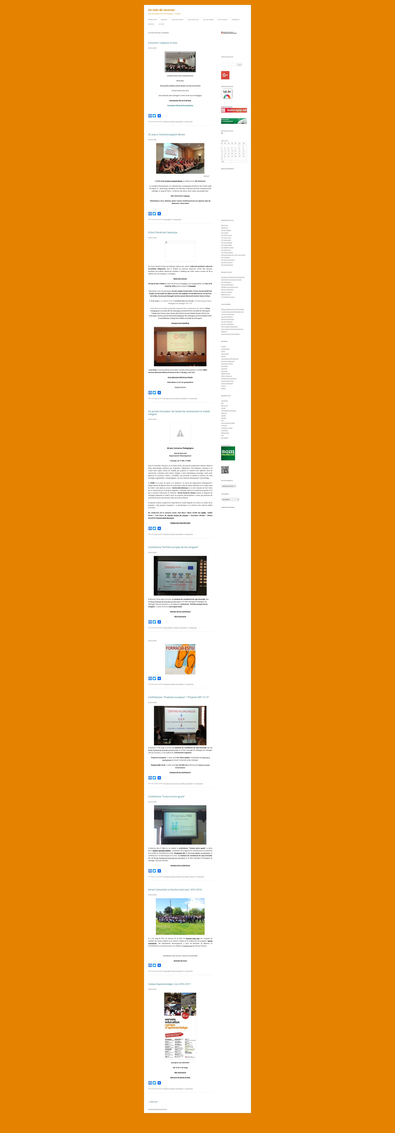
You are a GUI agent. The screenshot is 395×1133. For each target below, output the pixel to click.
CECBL (223, 351)
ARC (222, 403)
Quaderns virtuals (226, 428)
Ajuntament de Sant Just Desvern (231, 280)
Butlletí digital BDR (226, 107)
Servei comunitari (176, 971)
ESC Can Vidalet (226, 230)
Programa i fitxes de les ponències (180, 105)
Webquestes (225, 433)
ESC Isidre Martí (226, 240)
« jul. (222, 161)
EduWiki (223, 418)
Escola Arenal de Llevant (178, 515)
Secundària (178, 121)
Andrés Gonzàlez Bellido (162, 851)
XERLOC (223, 388)
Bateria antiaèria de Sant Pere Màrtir (232, 309)
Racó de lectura (193, 19)
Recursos (151, 24)
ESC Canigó (224, 233)
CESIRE (203, 513)
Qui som (161, 24)
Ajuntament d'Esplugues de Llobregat (232, 277)
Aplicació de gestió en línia (180, 1077)
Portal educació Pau (227, 381)
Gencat (187, 196)
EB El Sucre (224, 225)
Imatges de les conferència (180, 612)
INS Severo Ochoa (226, 262)
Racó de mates (222, 19)
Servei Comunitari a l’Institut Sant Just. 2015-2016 (175, 889)
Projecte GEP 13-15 (158, 765)
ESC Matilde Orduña (227, 247)
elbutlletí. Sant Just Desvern (229, 287)
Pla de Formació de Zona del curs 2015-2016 (165, 602)
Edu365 (223, 415)
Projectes (164, 19)
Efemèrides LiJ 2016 (227, 131)
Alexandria (224, 401)
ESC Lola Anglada (226, 245)
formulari (192, 286)
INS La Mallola (225, 257)
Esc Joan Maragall (226, 243)
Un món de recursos (161, 10)
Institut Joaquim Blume (173, 181)
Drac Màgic (224, 366)
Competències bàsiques (228, 411)
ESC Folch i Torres (226, 235)
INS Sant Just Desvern (228, 260)
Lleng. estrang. (168, 628)
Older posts (153, 1102)
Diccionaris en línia (227, 364)
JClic (222, 420)
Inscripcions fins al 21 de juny (180, 100)
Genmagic (224, 371)
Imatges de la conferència (180, 865)
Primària (172, 121)
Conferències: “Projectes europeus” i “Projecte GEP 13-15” (178, 697)
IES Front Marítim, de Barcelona (199, 853)
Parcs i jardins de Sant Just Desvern (232, 329)
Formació (166, 684)
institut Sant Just (193, 938)
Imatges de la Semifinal (180, 323)
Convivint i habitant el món (162, 42)
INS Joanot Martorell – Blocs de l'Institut (233, 255)
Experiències (235, 19)
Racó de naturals (177, 19)
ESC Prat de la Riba (227, 252)
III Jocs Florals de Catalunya (162, 232)
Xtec (222, 435)
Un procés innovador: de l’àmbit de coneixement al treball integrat (179, 412)
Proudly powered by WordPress (157, 1109)
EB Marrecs (224, 228)
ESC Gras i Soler (226, 238)
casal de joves (188, 946)
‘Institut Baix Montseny (165, 518)
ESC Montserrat (226, 250)
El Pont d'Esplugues (227, 285)
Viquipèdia (224, 430)
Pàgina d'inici (152, 19)
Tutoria (191, 877)
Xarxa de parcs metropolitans (230, 334)
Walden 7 (224, 331)
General (166, 121)
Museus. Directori (226, 292)
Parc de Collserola (226, 322)
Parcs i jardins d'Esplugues (229, 327)
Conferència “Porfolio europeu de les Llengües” (173, 547)
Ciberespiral (225, 354)
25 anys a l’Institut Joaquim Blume (166, 134)
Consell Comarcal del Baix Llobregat (232, 312)
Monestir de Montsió (227, 319)
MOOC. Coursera (226, 376)
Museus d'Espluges (227, 289)
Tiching (223, 386)
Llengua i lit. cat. (168, 398)
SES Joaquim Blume (227, 265)
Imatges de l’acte (180, 387)
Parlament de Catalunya (228, 378)
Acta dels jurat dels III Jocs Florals (180, 377)
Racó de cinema (208, 19)
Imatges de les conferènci (179, 772)
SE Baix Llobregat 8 (227, 383)
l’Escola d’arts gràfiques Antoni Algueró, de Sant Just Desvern (180, 86)
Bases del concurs (180, 279)
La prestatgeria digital (228, 423)
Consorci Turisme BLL (227, 314)
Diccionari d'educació (227, 361)
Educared (224, 369)
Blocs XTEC (224, 406)
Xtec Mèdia (224, 438)
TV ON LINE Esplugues (228, 297)
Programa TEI (179, 853)
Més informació (180, 616)
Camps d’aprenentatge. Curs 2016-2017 (169, 983)
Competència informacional (229, 359)
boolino (223, 346)
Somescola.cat (225, 445)
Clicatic (223, 356)
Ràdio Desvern (225, 294)
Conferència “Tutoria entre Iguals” (166, 796)
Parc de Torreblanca (227, 324)
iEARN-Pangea (225, 373)
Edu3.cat (223, 413)
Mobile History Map (227, 86)
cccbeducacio (225, 349)
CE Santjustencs (226, 282)
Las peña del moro (227, 317)
